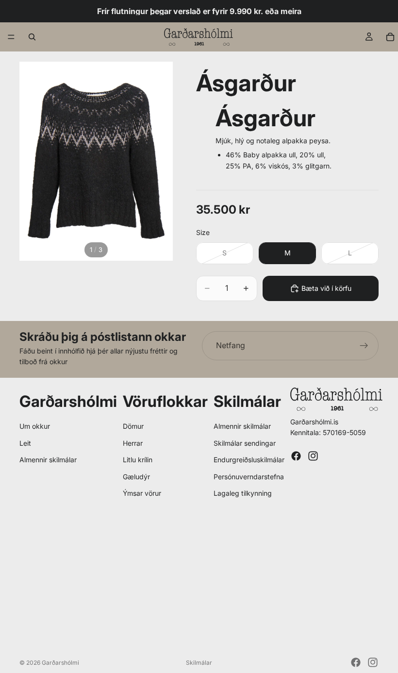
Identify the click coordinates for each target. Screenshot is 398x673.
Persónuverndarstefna (249, 476)
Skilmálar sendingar (245, 443)
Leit (25, 443)
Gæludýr (136, 476)
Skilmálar (199, 662)
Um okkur (34, 426)
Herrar (133, 443)
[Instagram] (313, 456)
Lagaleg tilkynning (243, 493)
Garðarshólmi (60, 662)
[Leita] (32, 37)
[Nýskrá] (364, 346)
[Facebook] (296, 456)
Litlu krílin (137, 459)
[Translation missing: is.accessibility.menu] (11, 37)
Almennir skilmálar (48, 459)
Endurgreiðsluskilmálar (249, 459)
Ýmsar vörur (142, 493)
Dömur (133, 426)
